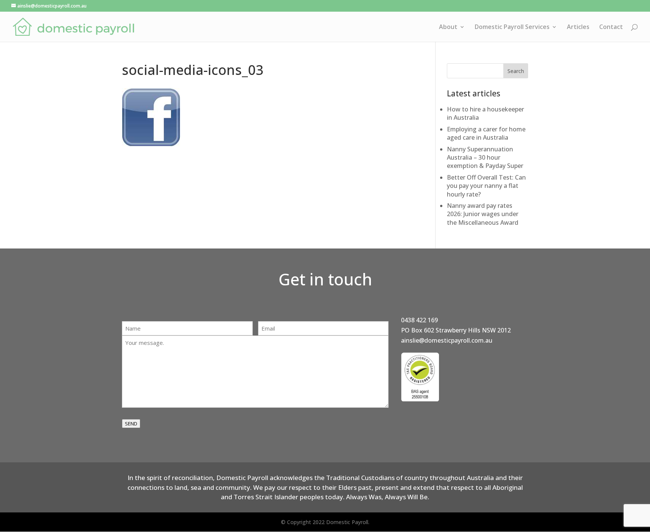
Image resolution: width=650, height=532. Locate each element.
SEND (131, 423)
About (448, 27)
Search (515, 71)
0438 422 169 (419, 320)
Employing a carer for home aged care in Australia (486, 133)
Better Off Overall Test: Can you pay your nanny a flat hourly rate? (486, 185)
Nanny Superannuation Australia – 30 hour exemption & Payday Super (485, 157)
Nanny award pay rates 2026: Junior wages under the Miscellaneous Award (482, 214)
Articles (578, 27)
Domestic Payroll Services (512, 27)
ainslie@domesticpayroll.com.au (446, 340)
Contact (611, 27)
